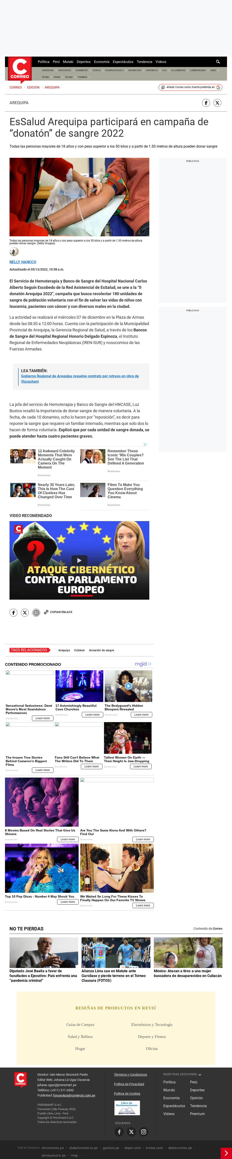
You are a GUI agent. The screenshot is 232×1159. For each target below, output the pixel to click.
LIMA (213, 70)
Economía (101, 62)
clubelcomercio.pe (83, 1148)
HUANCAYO (134, 70)
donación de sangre (101, 650)
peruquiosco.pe (54, 1155)
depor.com (132, 1148)
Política (43, 62)
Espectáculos (123, 62)
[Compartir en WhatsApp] (36, 613)
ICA (164, 70)
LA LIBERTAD (178, 70)
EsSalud (79, 650)
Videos (161, 62)
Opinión (196, 1098)
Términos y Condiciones (130, 1074)
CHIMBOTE (82, 70)
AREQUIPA (48, 70)
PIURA (45, 77)
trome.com (154, 1148)
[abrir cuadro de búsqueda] (218, 61)
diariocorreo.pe (180, 1148)
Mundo (68, 62)
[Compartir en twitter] (217, 103)
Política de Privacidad (129, 1084)
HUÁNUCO (152, 70)
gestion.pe (111, 1148)
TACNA (69, 77)
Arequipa (19, 103)
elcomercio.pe (53, 1148)
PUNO (57, 77)
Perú (56, 62)
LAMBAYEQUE (197, 70)
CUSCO (97, 70)
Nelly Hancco (23, 262)
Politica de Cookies (127, 1093)
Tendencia (144, 62)
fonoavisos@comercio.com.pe (74, 1095)
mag (74, 1155)
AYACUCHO (64, 70)
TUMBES (82, 77)
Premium (197, 1114)
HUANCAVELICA (114, 70)
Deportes (84, 62)
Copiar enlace (61, 612)
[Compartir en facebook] (206, 103)
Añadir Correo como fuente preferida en (191, 87)
